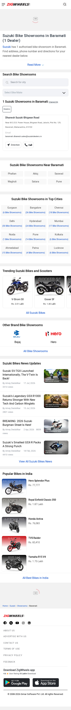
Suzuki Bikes (37, 312)
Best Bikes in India (37, 578)
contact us (10, 643)
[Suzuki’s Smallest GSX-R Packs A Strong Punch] (56, 447)
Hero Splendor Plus (38, 480)
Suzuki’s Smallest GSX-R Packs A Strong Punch (22, 444)
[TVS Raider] (14, 544)
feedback (9, 662)
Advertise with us (14, 636)
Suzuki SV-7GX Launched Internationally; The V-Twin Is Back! (20, 374)
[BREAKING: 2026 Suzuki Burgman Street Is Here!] (56, 426)
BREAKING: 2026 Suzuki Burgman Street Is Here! (17, 423)
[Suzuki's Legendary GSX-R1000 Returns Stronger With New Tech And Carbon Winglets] (56, 401)
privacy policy (12, 655)
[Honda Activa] (14, 525)
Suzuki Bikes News (40, 461)
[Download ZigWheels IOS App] (46, 682)
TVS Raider (34, 538)
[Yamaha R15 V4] (14, 563)
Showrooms (22, 606)
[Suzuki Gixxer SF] (49, 286)
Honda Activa (35, 518)
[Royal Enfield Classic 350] (14, 506)
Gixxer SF (49, 299)
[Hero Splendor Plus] (14, 487)
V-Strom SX (18, 299)
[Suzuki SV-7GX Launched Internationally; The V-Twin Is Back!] (56, 376)
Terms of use (11, 649)
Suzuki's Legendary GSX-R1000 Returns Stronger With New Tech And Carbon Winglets (22, 399)
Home (5, 606)
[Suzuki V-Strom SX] (18, 286)
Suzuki (7, 46)
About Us (9, 630)
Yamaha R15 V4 (37, 556)
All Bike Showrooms (35, 351)
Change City (53, 102)
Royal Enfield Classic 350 (42, 499)
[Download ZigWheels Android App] (16, 682)
